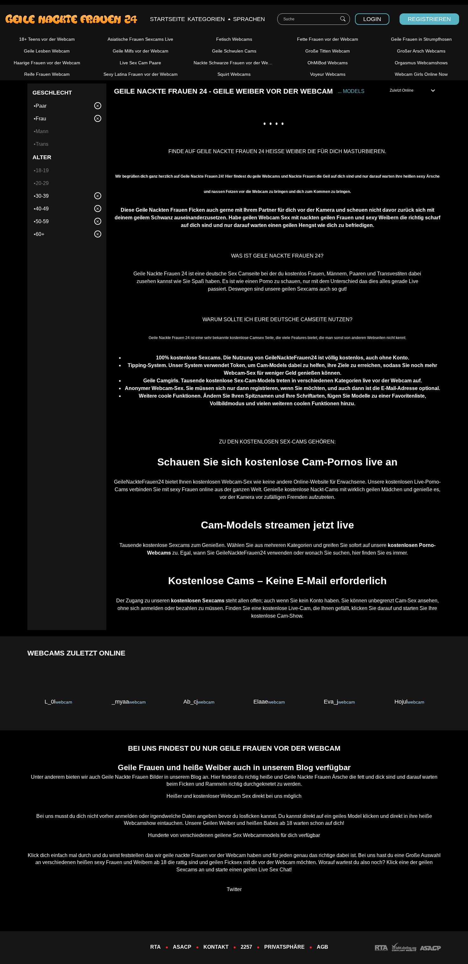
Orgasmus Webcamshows (421, 62)
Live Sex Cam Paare (140, 62)
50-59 (42, 221)
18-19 (42, 170)
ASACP (182, 947)
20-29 (42, 183)
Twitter (234, 889)
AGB (322, 947)
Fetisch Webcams (234, 39)
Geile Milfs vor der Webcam (140, 50)
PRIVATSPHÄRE (284, 947)
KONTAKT (216, 947)
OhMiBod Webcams (328, 62)
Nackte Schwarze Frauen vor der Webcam (236, 62)
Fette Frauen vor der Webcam (327, 39)
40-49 (42, 208)
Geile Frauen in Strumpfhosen (421, 39)
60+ (40, 234)
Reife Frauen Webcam (47, 74)
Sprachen (249, 19)
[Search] (343, 19)
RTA (155, 947)
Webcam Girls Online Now (421, 74)
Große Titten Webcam (327, 50)
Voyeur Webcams (327, 74)
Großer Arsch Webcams (421, 50)
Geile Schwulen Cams (234, 50)
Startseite (167, 19)
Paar (41, 106)
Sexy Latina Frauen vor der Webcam (140, 74)
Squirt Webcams (234, 74)
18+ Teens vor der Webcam (47, 39)
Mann (42, 131)
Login (372, 19)
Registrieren (429, 19)
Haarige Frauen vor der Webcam (47, 62)
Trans (42, 144)
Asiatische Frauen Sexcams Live (140, 39)
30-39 (42, 196)
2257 (246, 947)
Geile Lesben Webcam (47, 50)
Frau (41, 118)
